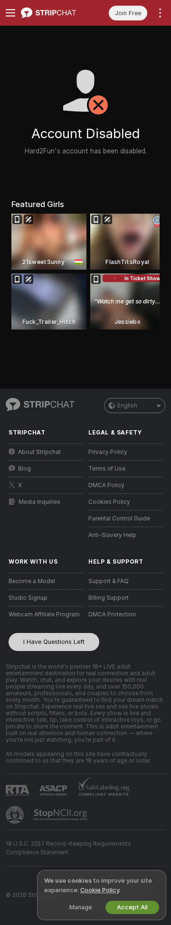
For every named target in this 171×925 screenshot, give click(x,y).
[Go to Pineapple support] (16, 815)
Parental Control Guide (119, 518)
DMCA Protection (112, 614)
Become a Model (32, 581)
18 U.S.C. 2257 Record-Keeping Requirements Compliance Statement (68, 848)
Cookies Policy (109, 502)
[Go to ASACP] (54, 790)
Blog (24, 468)
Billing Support (108, 598)
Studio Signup (28, 598)
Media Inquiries (39, 502)
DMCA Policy (106, 485)
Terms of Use (106, 468)
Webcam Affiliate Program (44, 614)
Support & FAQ (108, 581)
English (127, 405)
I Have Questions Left (54, 641)
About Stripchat (39, 452)
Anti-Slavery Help (112, 535)
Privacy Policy (107, 452)
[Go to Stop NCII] (61, 815)
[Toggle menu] (10, 13)
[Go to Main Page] (53, 13)
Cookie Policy (99, 890)
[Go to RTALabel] (18, 790)
